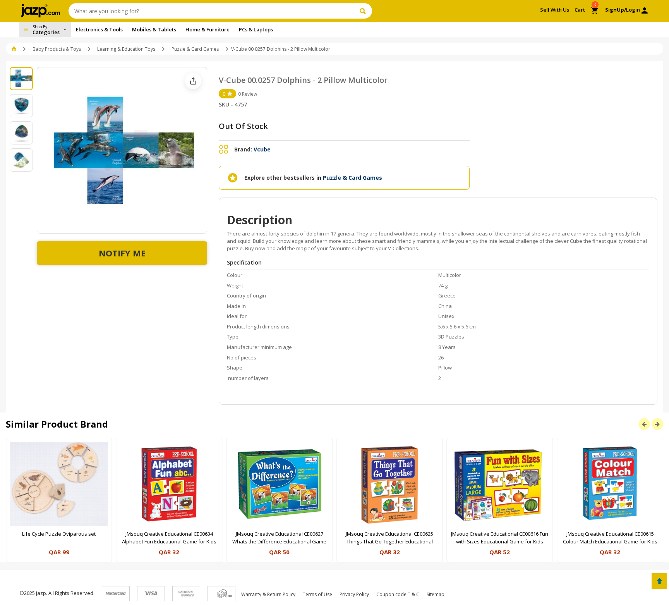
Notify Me (122, 253)
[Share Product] (193, 81)
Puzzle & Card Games (195, 49)
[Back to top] (659, 581)
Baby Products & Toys (57, 49)
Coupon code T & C (397, 594)
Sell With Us (554, 9)
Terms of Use (317, 594)
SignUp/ (615, 9)
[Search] (363, 11)
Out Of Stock (243, 126)
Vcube (262, 149)
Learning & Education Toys (126, 49)
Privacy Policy (354, 594)
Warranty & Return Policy (268, 594)
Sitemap (435, 594)
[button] (14, 49)
